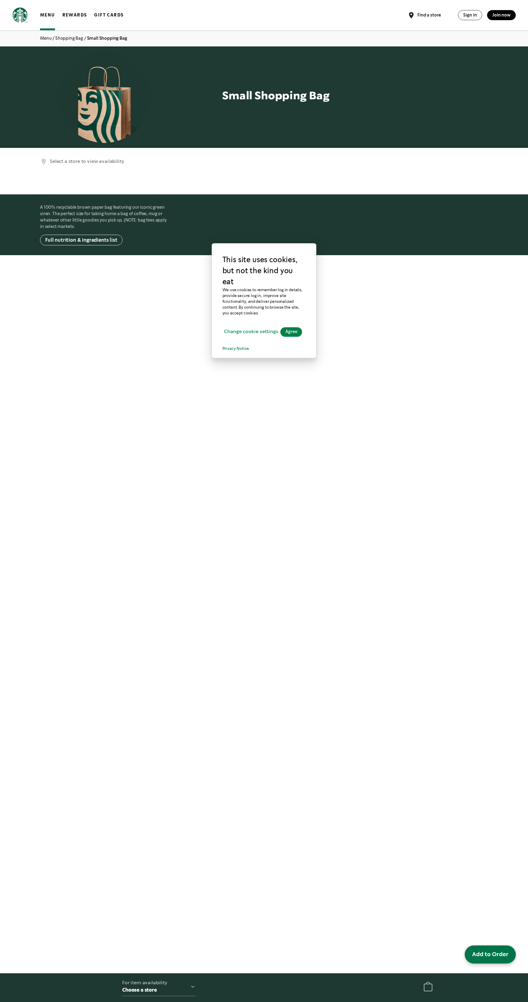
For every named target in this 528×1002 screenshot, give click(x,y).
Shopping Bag (69, 38)
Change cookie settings (251, 331)
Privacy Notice (235, 349)
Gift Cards (108, 15)
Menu (47, 15)
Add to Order (490, 954)
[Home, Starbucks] (20, 16)
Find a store (429, 14)
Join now (501, 15)
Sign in (470, 15)
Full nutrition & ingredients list (81, 240)
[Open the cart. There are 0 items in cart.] (428, 988)
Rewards (74, 15)
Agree (291, 331)
